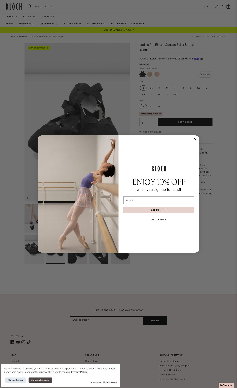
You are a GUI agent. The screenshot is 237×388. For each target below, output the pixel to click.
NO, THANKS (159, 219)
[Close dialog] (195, 139)
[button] (226, 385)
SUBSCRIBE (159, 210)
